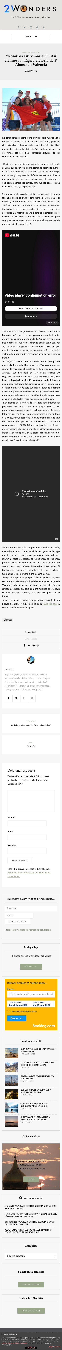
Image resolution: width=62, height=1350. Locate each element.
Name (11, 818)
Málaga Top (31, 967)
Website (12, 845)
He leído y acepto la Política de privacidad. (29, 930)
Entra (31, 1179)
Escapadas (27, 52)
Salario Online (31, 1284)
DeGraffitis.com (31, 1311)
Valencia (8, 620)
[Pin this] (38, 645)
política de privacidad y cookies (14, 1343)
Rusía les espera (51, 604)
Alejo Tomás (11, 1230)
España (36, 52)
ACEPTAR (31, 1348)
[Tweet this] (29, 645)
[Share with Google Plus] (33, 645)
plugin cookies (54, 1347)
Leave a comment (31, 639)
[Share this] (24, 645)
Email (11, 832)
